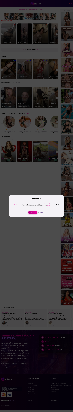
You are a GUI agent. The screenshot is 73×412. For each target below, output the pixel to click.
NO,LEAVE (40, 212)
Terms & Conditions (43, 203)
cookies (48, 205)
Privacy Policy (51, 203)
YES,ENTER (32, 212)
